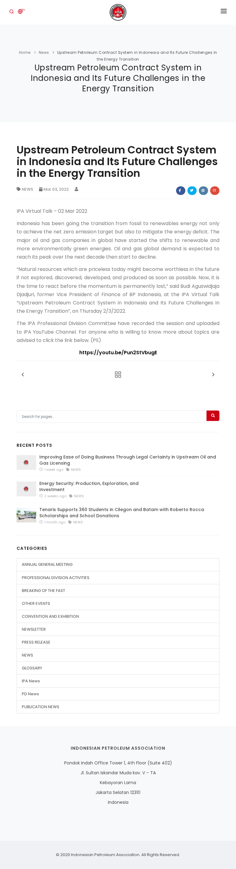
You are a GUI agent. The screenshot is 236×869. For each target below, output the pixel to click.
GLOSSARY (32, 668)
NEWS (27, 189)
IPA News (31, 681)
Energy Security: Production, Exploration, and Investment (89, 486)
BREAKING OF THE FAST (43, 590)
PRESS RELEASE (36, 642)
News (44, 52)
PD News (30, 694)
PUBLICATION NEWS (40, 707)
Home (25, 52)
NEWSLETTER (34, 629)
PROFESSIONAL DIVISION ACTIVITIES (55, 578)
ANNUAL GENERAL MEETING (47, 564)
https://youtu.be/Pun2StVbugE (118, 352)
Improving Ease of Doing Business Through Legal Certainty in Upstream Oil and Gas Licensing (127, 460)
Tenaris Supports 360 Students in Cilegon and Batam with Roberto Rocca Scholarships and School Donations (121, 512)
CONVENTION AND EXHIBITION (50, 616)
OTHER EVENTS (36, 603)
